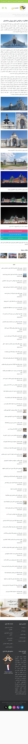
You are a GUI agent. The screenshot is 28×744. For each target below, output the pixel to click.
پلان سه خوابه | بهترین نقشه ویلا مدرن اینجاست (13, 448)
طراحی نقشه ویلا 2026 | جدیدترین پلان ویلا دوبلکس (12, 364)
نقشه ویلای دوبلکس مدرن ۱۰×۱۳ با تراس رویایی (13, 385)
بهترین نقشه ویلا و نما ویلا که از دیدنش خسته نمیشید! (13, 294)
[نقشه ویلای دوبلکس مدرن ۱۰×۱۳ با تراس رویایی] (25, 385)
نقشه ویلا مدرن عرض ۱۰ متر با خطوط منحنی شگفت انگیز (12, 371)
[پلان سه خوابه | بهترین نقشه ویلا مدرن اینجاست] (25, 448)
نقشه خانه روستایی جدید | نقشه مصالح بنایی (13, 554)
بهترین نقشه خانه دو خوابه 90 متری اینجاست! (13, 352)
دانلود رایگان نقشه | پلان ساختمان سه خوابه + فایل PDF (12, 344)
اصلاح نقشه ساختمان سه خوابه (16, 489)
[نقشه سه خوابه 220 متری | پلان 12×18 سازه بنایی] (25, 520)
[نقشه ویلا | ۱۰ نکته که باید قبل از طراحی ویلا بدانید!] (25, 274)
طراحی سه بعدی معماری (8, 628)
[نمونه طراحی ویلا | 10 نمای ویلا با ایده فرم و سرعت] (25, 585)
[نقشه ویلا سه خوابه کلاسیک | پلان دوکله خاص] (25, 483)
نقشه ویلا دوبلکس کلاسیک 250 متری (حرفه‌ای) (13, 476)
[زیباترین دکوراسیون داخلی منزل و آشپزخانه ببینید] (25, 501)
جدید (14, 264)
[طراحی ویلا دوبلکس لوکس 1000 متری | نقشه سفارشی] (25, 328)
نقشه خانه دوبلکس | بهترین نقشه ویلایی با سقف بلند (12, 547)
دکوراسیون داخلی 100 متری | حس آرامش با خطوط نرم (12, 469)
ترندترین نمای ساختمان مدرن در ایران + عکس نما (12, 435)
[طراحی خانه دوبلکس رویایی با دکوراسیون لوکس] (25, 410)
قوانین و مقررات (21, 641)
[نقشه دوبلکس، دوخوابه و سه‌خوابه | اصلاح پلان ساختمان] (25, 460)
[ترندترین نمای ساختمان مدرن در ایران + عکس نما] (25, 435)
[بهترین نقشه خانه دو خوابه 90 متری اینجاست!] (25, 352)
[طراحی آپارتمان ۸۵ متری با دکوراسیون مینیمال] (25, 416)
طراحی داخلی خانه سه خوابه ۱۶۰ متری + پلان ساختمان (11, 454)
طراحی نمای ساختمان (9, 639)
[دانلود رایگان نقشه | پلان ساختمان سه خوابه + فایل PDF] (25, 344)
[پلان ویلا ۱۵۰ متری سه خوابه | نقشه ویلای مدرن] (25, 404)
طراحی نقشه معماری (7, 644)
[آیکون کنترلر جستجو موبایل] (6, 8)
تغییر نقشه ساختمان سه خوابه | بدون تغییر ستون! (12, 287)
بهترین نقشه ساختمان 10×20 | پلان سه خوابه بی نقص (11, 268)
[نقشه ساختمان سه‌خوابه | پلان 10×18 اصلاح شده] (25, 441)
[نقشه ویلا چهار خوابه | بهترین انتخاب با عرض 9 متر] (25, 378)
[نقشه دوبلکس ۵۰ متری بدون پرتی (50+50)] (25, 423)
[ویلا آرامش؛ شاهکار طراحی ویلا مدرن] (25, 429)
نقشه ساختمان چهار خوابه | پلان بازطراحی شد (13, 397)
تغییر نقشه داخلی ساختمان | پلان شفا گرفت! (13, 495)
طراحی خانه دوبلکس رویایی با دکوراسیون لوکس (13, 410)
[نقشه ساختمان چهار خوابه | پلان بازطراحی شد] (25, 397)
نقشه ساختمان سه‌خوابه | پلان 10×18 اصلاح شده (12, 441)
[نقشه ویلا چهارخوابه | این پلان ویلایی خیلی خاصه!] (25, 358)
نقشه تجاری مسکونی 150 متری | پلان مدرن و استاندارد (13, 336)
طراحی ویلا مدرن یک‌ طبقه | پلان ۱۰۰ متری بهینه (13, 301)
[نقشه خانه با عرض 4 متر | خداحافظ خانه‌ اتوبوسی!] (25, 307)
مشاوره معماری (9, 647)
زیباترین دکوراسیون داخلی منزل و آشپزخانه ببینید (13, 501)
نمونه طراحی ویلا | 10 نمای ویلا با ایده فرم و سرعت (12, 585)
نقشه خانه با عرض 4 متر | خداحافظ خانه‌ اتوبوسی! (12, 307)
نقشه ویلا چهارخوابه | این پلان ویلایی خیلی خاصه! (12, 358)
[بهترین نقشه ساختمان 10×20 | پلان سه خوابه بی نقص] (25, 268)
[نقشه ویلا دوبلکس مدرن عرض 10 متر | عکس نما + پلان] (25, 314)
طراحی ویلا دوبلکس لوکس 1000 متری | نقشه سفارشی (13, 329)
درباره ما (23, 628)
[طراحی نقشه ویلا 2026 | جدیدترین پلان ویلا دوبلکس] (25, 364)
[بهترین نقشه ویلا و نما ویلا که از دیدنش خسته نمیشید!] (25, 293)
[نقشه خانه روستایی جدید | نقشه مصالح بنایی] (25, 554)
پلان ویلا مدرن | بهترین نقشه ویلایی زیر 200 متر (13, 533)
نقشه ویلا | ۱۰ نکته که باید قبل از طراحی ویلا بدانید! (12, 274)
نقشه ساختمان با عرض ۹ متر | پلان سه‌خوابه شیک (12, 391)
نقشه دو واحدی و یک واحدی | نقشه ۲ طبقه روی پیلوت (12, 540)
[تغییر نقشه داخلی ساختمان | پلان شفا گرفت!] (25, 495)
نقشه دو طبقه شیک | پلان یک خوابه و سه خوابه (13, 579)
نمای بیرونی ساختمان (19, 242)
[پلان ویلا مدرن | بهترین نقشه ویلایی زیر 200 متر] (25, 533)
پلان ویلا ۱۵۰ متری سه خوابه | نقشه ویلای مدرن (13, 404)
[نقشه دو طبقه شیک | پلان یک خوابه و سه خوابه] (25, 579)
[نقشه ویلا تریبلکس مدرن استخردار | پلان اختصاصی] (25, 322)
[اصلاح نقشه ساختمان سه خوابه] (25, 489)
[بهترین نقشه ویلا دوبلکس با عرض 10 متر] (25, 514)
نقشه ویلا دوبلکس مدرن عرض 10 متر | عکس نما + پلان (12, 314)
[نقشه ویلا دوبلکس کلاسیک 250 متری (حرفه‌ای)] (25, 476)
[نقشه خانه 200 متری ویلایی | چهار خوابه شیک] (25, 572)
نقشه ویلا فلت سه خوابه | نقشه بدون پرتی (14, 591)
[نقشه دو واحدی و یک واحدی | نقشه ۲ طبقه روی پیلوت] (25, 539)
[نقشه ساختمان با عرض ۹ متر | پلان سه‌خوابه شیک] (25, 391)
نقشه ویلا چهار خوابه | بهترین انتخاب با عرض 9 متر (12, 378)
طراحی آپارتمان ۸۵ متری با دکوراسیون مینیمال (13, 416)
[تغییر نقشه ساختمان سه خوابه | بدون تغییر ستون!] (25, 287)
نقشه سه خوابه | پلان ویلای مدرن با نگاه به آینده (13, 560)
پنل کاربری (23, 634)
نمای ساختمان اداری (6, 242)
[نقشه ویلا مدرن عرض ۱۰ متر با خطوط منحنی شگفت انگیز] (25, 371)
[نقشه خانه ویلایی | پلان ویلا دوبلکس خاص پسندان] (25, 527)
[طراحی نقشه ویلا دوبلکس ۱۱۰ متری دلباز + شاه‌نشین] (25, 281)
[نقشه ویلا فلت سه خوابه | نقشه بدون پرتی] (25, 591)
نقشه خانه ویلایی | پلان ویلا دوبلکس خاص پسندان (12, 527)
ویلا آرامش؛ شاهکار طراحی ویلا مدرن (15, 429)
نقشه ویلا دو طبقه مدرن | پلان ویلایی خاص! (13, 508)
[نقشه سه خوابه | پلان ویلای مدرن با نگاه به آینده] (25, 560)
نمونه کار (23, 631)
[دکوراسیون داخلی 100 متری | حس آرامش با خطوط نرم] (25, 468)
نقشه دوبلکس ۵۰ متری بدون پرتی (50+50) (13, 423)
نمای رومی (13, 242)
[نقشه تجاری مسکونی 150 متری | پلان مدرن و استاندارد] (25, 336)
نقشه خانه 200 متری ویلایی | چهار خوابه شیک (13, 572)
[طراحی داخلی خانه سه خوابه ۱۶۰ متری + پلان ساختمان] (25, 454)
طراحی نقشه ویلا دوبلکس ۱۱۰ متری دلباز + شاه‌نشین (12, 281)
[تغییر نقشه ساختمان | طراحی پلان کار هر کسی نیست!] (25, 566)
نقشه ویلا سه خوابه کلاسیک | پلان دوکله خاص (13, 483)
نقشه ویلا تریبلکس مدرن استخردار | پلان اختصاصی (12, 322)
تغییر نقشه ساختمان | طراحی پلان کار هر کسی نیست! (12, 566)
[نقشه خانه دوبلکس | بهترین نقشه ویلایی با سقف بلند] (25, 547)
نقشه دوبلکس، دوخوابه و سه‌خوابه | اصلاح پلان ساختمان (13, 461)
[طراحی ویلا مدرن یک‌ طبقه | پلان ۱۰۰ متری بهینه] (25, 301)
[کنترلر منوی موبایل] (3, 8)
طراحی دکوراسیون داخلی (8, 634)
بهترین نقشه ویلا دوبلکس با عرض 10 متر (14, 514)
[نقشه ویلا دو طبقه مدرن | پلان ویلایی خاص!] (25, 508)
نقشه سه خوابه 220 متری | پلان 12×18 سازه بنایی (12, 520)
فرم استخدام (22, 638)
